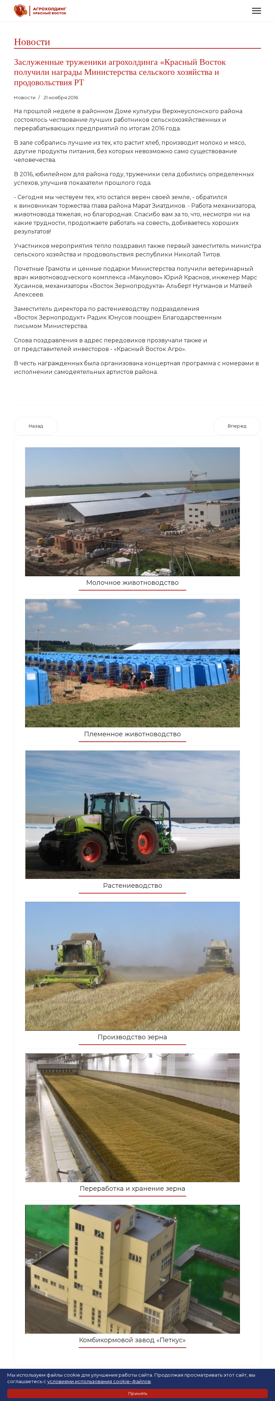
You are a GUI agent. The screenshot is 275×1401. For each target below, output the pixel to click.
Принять (137, 1393)
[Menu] (256, 10)
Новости (24, 97)
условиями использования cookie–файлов (99, 1381)
